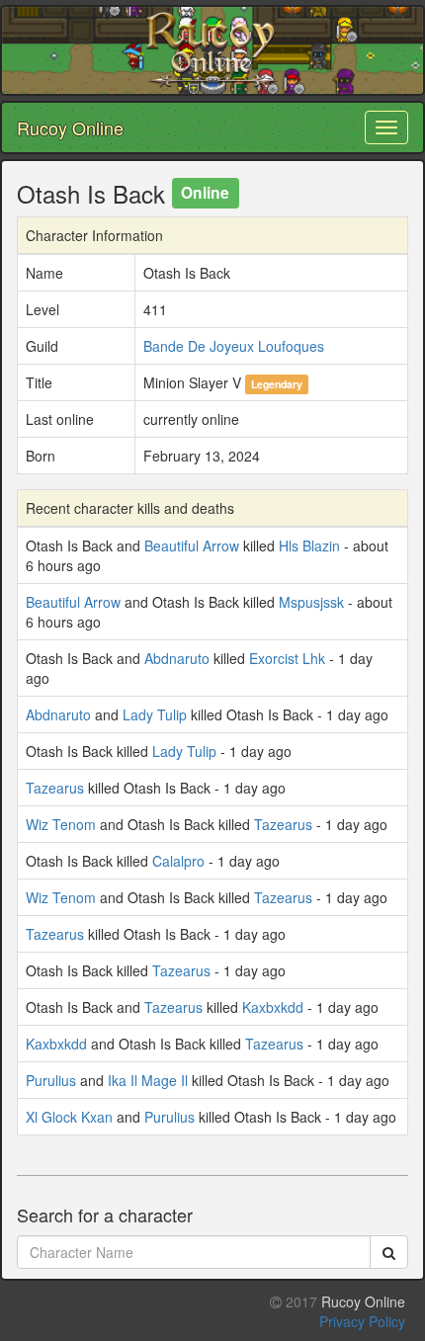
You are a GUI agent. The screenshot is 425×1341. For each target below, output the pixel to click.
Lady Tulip (155, 714)
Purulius (51, 1080)
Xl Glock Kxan (69, 1117)
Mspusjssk (311, 602)
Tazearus (55, 787)
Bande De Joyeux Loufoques (233, 346)
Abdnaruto (177, 658)
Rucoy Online (70, 127)
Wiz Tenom (61, 824)
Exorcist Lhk (287, 658)
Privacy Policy (362, 1321)
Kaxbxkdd (272, 1007)
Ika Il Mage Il (148, 1080)
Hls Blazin (309, 545)
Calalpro (178, 861)
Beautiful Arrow (191, 545)
